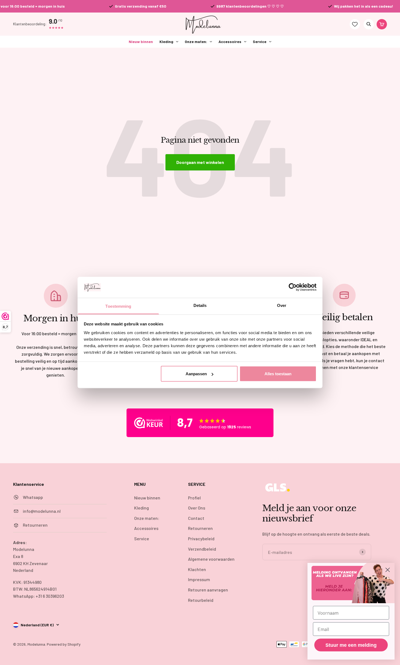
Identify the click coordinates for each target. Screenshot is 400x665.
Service (259, 41)
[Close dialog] (387, 570)
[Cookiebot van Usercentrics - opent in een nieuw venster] (292, 287)
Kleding (166, 41)
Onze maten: (196, 41)
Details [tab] (200, 305)
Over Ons (196, 507)
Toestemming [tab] (118, 306)
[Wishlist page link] (355, 24)
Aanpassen (196, 373)
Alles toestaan (277, 373)
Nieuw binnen (141, 41)
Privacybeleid (201, 538)
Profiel (194, 497)
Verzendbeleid (202, 548)
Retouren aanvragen (208, 589)
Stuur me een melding (351, 645)
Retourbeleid (200, 600)
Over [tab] (281, 305)
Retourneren (200, 528)
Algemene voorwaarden (211, 559)
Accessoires (230, 41)
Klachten (197, 569)
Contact (196, 518)
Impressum (199, 579)
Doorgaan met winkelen (200, 162)
